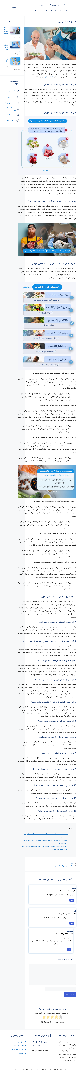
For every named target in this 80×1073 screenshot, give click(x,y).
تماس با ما (38, 11)
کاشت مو (71, 863)
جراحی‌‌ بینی (11, 97)
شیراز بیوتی (20, 1041)
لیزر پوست (39, 5)
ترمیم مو (69, 5)
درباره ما (21, 1053)
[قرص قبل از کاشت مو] (15, 63)
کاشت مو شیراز (49, 77)
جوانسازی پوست (55, 5)
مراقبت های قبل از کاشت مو (64, 866)
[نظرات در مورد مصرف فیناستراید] (15, 32)
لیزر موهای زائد (67, 11)
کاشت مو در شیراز (18, 1045)
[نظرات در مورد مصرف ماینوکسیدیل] (15, 46)
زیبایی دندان (52, 11)
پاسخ (71, 900)
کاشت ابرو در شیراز (18, 1049)
